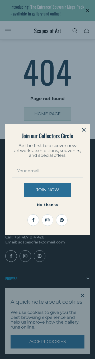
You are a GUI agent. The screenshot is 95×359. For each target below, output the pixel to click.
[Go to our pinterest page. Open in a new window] (62, 220)
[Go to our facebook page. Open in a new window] (33, 220)
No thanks (47, 204)
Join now (47, 189)
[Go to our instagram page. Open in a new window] (47, 220)
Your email (28, 171)
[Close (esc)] (84, 130)
